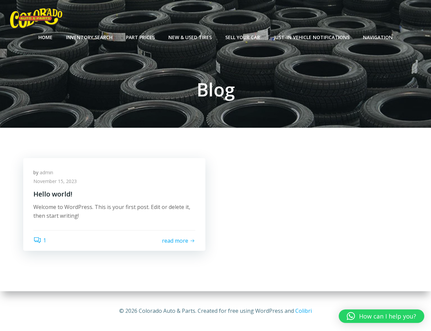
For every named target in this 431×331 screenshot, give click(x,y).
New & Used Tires (190, 37)
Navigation (378, 37)
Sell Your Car (242, 37)
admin (46, 172)
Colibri (303, 310)
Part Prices (140, 37)
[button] (381, 316)
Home (45, 37)
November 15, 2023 (55, 181)
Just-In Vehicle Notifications (311, 37)
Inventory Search (89, 37)
